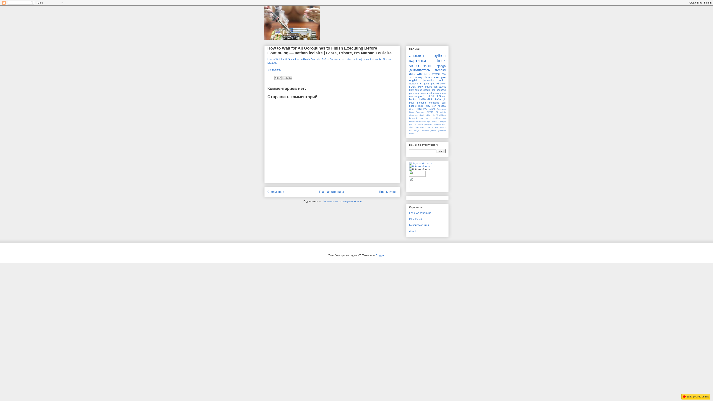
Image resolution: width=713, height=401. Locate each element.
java (439, 118)
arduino (428, 87)
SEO (438, 96)
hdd (433, 90)
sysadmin (429, 127)
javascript (428, 80)
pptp (411, 93)
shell (411, 127)
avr (444, 96)
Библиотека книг (419, 224)
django (441, 66)
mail (411, 103)
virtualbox (434, 93)
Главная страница (331, 191)
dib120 (435, 115)
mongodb (434, 103)
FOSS (412, 87)
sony (422, 127)
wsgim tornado (421, 130)
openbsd (441, 90)
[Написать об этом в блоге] (280, 78)
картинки (417, 60)
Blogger (380, 255)
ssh (435, 87)
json (444, 118)
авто (427, 74)
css (444, 73)
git (444, 99)
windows (441, 83)
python (440, 55)
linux (441, 60)
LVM (425, 109)
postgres (428, 124)
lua (423, 121)
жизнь (428, 66)
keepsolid (413, 121)
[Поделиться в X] (283, 78)
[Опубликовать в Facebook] (287, 78)
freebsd (440, 70)
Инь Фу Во (415, 218)
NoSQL (432, 109)
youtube (442, 130)
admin (443, 112)
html (435, 118)
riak (444, 124)
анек (436, 77)
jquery (426, 83)
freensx (419, 118)
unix (411, 90)
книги (443, 93)
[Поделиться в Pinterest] (290, 78)
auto (412, 74)
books (412, 99)
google (426, 90)
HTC (419, 109)
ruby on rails (421, 93)
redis (421, 106)
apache (413, 83)
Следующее (275, 191)
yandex (433, 130)
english (413, 80)
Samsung (441, 109)
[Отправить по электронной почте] (276, 78)
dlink (429, 99)
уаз (420, 96)
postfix (420, 124)
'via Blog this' (274, 69)
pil (415, 124)
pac (411, 124)
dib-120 (422, 99)
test (437, 127)
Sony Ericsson (416, 112)
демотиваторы (419, 70)
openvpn (442, 121)
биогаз (412, 133)
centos (418, 90)
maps (427, 121)
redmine (437, 124)
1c (424, 96)
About (412, 231)
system (436, 73)
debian (428, 115)
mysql (418, 77)
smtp (416, 127)
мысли (413, 96)
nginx (442, 80)
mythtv (434, 121)
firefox (437, 99)
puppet (412, 106)
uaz (411, 130)
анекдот (416, 55)
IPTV (420, 87)
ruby (428, 106)
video (414, 65)
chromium (413, 115)
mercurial (421, 103)
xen (434, 106)
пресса (442, 106)
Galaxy (412, 109)
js (420, 83)
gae (443, 77)
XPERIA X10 (432, 112)
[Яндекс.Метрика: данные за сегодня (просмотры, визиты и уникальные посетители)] (420, 163)
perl (444, 103)
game (426, 118)
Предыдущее (388, 191)
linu (420, 121)
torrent (443, 127)
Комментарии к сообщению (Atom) (342, 201)
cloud (421, 115)
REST (431, 96)
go (431, 118)
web (419, 74)
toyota (442, 87)
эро (411, 77)
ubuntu (428, 77)
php (433, 83)
